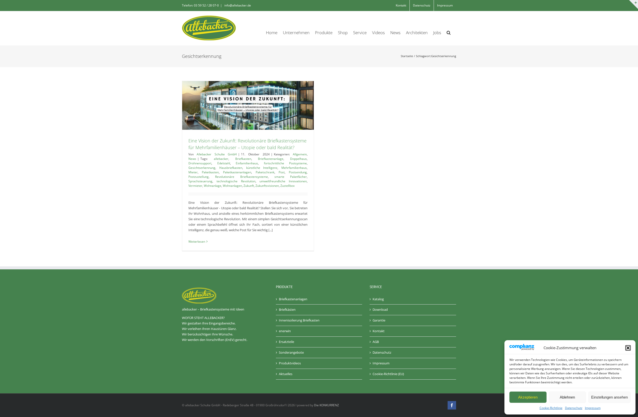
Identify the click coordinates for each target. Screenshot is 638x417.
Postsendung (298, 172)
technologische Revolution (236, 181)
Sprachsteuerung (200, 181)
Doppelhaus (298, 159)
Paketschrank (265, 172)
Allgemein (300, 154)
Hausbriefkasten (230, 168)
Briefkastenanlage (270, 159)
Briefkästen (287, 309)
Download (380, 309)
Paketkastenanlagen (237, 172)
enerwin (285, 331)
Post (282, 172)
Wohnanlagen (232, 186)
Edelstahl (223, 163)
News (192, 159)
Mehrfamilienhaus (294, 168)
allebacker (221, 159)
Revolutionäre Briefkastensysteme (241, 177)
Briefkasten (243, 159)
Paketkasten (210, 172)
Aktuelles (285, 374)
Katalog (378, 299)
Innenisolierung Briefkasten (299, 320)
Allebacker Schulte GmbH (217, 154)
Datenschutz (573, 408)
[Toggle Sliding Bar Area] (633, 4)
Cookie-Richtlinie (551, 408)
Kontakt (379, 331)
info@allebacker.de (237, 5)
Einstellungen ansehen (609, 397)
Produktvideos (290, 363)
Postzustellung (198, 177)
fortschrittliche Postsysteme (285, 163)
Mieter (193, 172)
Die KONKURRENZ (326, 405)
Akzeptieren (528, 397)
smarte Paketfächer (290, 177)
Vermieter (195, 186)
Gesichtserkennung (201, 168)
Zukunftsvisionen (267, 186)
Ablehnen (567, 397)
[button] (628, 347)
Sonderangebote (291, 352)
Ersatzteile (286, 341)
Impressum (593, 408)
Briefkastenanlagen (293, 299)
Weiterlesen (196, 241)
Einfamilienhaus (247, 163)
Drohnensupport (199, 163)
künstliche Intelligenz (262, 168)
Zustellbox (287, 186)
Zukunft (248, 186)
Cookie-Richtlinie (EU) (388, 374)
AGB (376, 341)
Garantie (379, 320)
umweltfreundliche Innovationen (283, 181)
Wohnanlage (212, 186)
